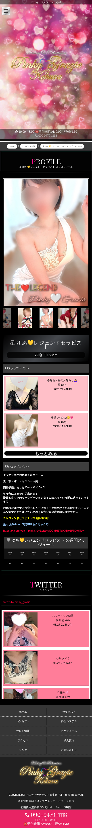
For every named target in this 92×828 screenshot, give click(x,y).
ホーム (23, 711)
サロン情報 (23, 730)
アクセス (23, 740)
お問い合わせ (69, 750)
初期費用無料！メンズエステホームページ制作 (46, 801)
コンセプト (23, 721)
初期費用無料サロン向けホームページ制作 (46, 807)
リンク (23, 750)
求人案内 (69, 740)
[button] (6, 11)
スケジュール (69, 730)
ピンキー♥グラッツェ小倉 (41, 794)
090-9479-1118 (47, 135)
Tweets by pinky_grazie (16, 602)
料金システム (69, 721)
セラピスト (69, 711)
